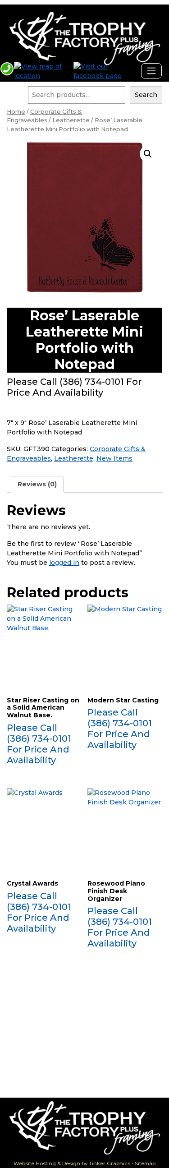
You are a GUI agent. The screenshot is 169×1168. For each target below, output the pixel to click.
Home (16, 111)
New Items (114, 458)
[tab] (37, 484)
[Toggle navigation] (151, 70)
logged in (64, 563)
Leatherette (71, 120)
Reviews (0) (37, 484)
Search (146, 95)
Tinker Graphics (109, 1163)
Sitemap (145, 1163)
